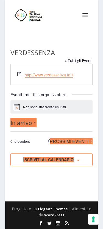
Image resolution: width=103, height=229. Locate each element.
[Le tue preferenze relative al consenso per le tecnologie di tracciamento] (93, 219)
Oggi (51, 140)
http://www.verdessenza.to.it (49, 74)
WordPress (54, 214)
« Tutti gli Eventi (79, 60)
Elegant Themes (53, 208)
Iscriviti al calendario (48, 159)
